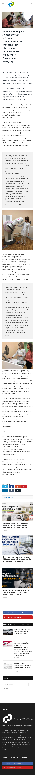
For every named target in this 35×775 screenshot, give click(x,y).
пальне (6, 688)
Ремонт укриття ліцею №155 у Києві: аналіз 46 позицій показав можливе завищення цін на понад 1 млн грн (15, 526)
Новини (30, 67)
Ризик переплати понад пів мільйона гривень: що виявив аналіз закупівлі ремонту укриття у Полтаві (15, 592)
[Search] (32, 4)
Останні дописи (23, 624)
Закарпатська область (11, 684)
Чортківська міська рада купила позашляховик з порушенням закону (22, 631)
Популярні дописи (9, 624)
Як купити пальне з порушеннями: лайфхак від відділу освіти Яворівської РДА (23, 666)
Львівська (24, 684)
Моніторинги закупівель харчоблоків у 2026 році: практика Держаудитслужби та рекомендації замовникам (16, 559)
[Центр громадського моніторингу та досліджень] (17, 4)
